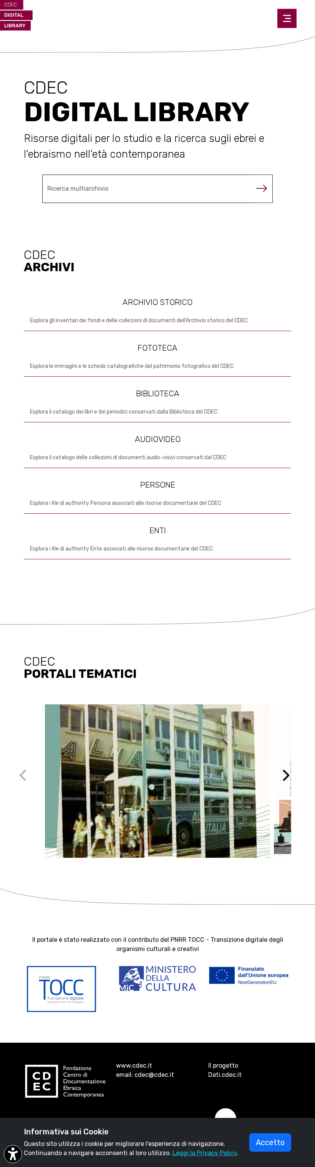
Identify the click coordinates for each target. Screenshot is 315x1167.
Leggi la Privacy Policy (204, 1153)
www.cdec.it (134, 1065)
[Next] (291, 781)
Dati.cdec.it (225, 1074)
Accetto (270, 1142)
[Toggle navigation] (287, 18)
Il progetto (223, 1065)
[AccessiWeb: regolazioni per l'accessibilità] (13, 1154)
